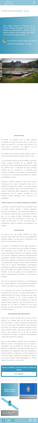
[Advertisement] (19, 107)
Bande (26, 11)
